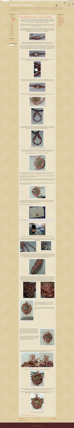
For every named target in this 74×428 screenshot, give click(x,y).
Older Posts (53, 418)
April (12, 17)
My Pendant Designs (61, 20)
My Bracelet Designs (61, 21)
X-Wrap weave (39, 26)
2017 (11, 16)
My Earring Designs (61, 17)
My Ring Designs (60, 18)
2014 (11, 27)
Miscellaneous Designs (60, 24)
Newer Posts (21, 418)
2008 (11, 35)
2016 (11, 24)
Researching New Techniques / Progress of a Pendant (36, 17)
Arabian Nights (46, 200)
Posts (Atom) (25, 420)
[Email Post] (36, 415)
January (12, 22)
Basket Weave (49, 24)
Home (37, 418)
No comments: (33, 415)
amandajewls (12, 40)
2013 (11, 28)
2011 (11, 31)
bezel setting (35, 172)
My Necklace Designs (61, 22)
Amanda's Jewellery (22, 5)
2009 (11, 34)
